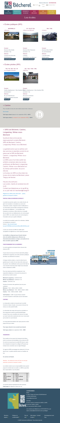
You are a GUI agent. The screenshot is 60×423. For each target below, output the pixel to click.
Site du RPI (7, 99)
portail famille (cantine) (9, 59)
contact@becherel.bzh (31, 398)
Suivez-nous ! (43, 5)
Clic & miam (5, 111)
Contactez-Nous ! (51, 4)
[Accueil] (18, 5)
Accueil (36, 4)
